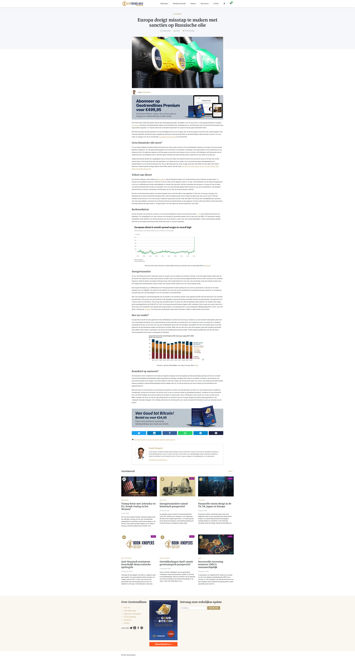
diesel (139, 440)
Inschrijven (213, 608)
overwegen (135, 125)
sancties (172, 440)
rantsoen (162, 440)
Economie (177, 14)
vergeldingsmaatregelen (167, 137)
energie (143, 440)
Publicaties (164, 4)
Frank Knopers (146, 92)
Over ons (127, 608)
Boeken (193, 4)
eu (146, 440)
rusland (167, 440)
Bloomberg (161, 179)
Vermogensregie (130, 611)
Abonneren (205, 4)
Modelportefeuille (179, 4)
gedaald (148, 309)
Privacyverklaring (130, 617)
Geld (199, 558)
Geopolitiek (125, 500)
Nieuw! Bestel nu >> (163, 644)
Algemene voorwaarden (132, 614)
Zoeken (216, 4)
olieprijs (157, 440)
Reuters (207, 266)
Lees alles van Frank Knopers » (158, 460)
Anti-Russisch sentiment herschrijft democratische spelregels (136, 564)
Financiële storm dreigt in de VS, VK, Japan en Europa (214, 505)
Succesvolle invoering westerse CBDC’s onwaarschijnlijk (210, 564)
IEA (196, 365)
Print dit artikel (189, 31)
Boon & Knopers (126, 558)
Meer (230, 471)
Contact (126, 623)
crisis (135, 440)
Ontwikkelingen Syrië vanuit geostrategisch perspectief (176, 563)
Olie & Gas (163, 500)
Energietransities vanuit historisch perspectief (174, 505)
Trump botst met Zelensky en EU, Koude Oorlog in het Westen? (138, 506)
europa (150, 440)
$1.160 (198, 214)
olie (153, 440)
